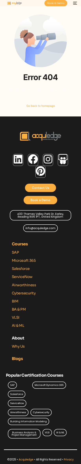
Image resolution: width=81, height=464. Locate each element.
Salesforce (21, 268)
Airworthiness (24, 285)
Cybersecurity (24, 293)
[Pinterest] (40, 172)
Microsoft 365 (24, 260)
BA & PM (19, 309)
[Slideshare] (63, 160)
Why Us (18, 346)
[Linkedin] (18, 160)
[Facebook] (33, 160)
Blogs (17, 358)
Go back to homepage (40, 106)
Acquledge (26, 459)
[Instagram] (48, 160)
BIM (15, 301)
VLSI (15, 317)
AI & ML (18, 325)
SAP (15, 252)
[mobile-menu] (74, 3)
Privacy (69, 459)
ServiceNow (22, 277)
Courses (20, 244)
